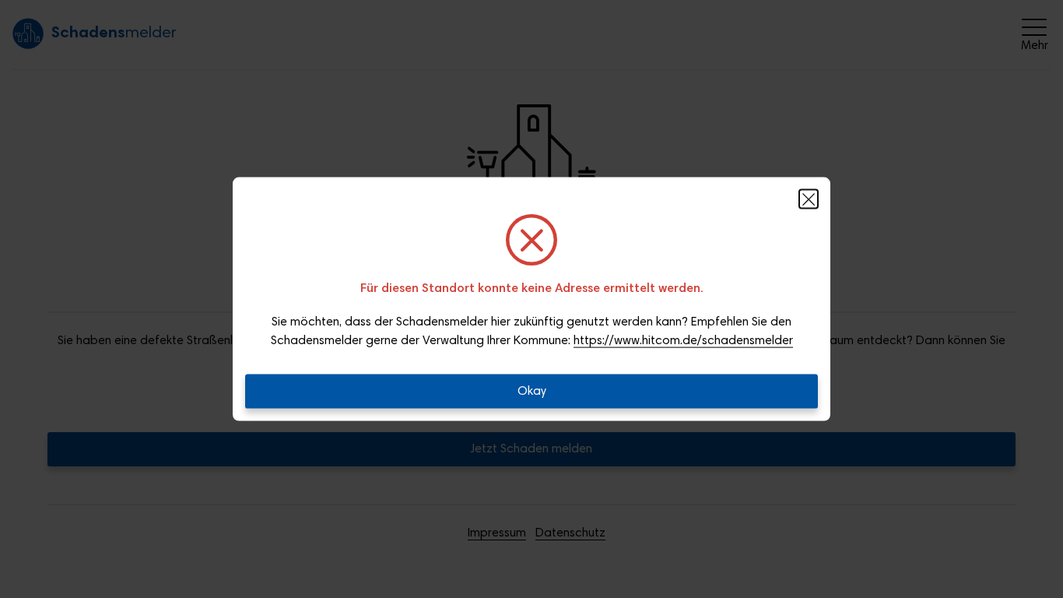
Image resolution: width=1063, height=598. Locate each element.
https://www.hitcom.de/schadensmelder (683, 341)
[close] (808, 199)
